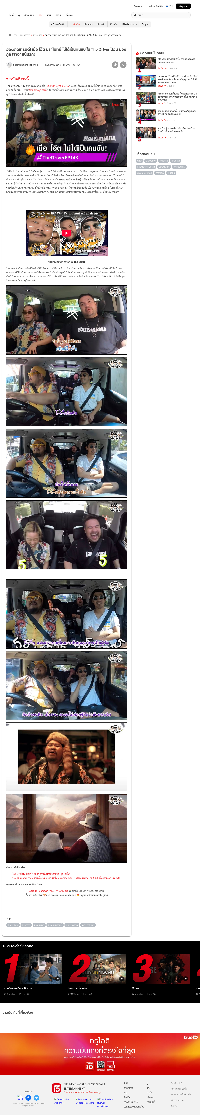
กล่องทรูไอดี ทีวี (156, 6)
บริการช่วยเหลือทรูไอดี (134, 1106)
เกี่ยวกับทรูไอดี (176, 1083)
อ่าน (40, 15)
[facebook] (28, 1098)
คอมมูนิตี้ (151, 1102)
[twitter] (36, 1098)
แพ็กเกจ (150, 1097)
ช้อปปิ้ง (127, 1097)
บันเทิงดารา (25, 35)
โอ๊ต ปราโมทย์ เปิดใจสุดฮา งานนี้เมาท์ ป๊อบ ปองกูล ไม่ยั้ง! (41, 874)
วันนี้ (11, 15)
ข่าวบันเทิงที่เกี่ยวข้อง (17, 1012)
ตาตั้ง (58, 15)
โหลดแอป (138, 6)
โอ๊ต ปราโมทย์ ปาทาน (58, 86)
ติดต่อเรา (174, 1105)
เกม (49, 15)
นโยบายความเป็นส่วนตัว (180, 1094)
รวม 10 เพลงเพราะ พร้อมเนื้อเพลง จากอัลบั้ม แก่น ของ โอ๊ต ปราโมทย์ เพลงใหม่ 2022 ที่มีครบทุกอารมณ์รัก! (66, 878)
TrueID (18, 6)
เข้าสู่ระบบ (183, 6)
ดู (19, 15)
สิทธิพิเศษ (29, 15)
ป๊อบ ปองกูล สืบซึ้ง (38, 90)
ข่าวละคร (88, 24)
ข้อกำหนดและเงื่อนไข (178, 1088)
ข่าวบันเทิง (75, 24)
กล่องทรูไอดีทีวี (131, 1102)
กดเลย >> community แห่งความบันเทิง (48, 891)
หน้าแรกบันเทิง (58, 24)
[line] (20, 1098)
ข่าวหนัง (101, 24)
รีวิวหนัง (114, 24)
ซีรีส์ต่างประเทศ (129, 24)
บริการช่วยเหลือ (176, 1100)
